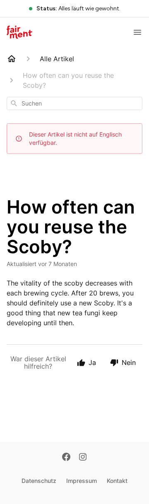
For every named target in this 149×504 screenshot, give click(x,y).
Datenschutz (39, 480)
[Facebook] (66, 457)
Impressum (81, 480)
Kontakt (117, 480)
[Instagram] (83, 457)
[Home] (12, 59)
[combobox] (74, 103)
